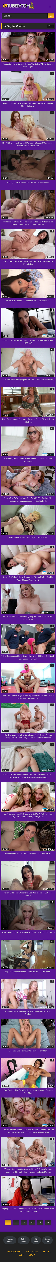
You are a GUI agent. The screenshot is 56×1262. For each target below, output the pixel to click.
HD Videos (35, 1240)
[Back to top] (48, 1254)
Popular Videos (10, 1240)
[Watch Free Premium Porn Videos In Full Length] (23, 6)
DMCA (32, 1255)
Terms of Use (31, 1251)
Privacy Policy (13, 1251)
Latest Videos (23, 1240)
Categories (47, 1240)
